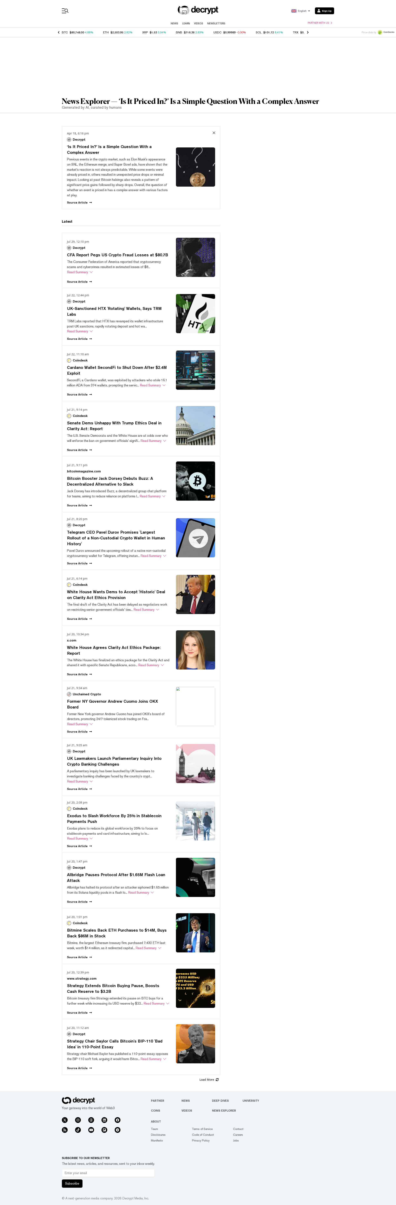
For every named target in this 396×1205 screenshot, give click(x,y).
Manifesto (157, 1140)
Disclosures (158, 1134)
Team (154, 1129)
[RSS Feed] (65, 1130)
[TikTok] (78, 1130)
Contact (238, 1129)
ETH (106, 32)
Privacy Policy (201, 1140)
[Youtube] (91, 1130)
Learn (186, 23)
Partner (157, 1100)
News (174, 23)
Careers (238, 1134)
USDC (217, 32)
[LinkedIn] (104, 1120)
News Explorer (224, 1110)
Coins (155, 1110)
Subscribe (72, 1183)
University (251, 1100)
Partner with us (318, 23)
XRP (145, 32)
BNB (179, 32)
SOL (259, 32)
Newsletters (216, 23)
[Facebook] (117, 1120)
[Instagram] (78, 1120)
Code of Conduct (203, 1134)
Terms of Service (202, 1129)
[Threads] (91, 1120)
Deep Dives (220, 1100)
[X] (65, 1120)
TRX (295, 32)
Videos (198, 23)
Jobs (236, 1140)
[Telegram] (117, 1130)
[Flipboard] (104, 1130)
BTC (65, 32)
